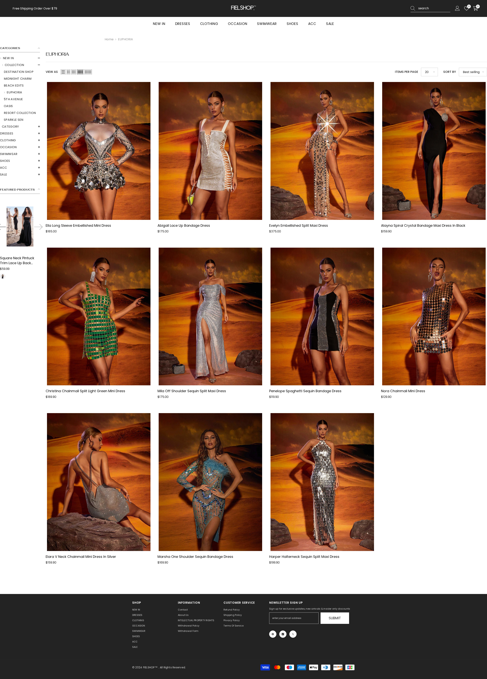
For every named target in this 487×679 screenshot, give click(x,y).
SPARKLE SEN (13, 120)
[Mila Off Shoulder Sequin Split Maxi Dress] (211, 317)
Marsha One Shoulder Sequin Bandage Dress (195, 556)
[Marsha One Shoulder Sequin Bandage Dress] (211, 482)
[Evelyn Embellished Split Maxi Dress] (322, 151)
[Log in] (457, 8)
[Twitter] (293, 634)
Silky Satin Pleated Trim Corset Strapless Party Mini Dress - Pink (19, 261)
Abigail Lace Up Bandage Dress (184, 225)
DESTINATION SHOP (18, 72)
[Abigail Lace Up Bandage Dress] (211, 151)
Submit (335, 618)
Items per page (406, 72)
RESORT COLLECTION (20, 113)
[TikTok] (282, 634)
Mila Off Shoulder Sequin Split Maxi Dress (192, 391)
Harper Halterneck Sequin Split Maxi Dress (304, 556)
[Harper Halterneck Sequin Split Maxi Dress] (322, 482)
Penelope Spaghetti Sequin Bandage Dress (305, 391)
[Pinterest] (272, 634)
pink (2, 276)
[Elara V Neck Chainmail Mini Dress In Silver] (99, 482)
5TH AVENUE (13, 99)
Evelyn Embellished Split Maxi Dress (298, 225)
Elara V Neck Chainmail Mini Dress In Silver (81, 556)
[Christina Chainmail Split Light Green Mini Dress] (99, 317)
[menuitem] (20, 92)
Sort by (449, 72)
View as (52, 72)
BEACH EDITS (14, 85)
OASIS (8, 106)
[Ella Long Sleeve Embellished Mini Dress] (99, 151)
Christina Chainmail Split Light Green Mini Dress (85, 391)
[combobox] (434, 8)
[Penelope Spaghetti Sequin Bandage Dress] (322, 317)
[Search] (430, 8)
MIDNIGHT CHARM (17, 78)
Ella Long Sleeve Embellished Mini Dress (78, 225)
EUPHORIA (125, 39)
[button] (20, 58)
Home (109, 39)
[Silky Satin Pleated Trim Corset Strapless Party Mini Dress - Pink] (20, 226)
